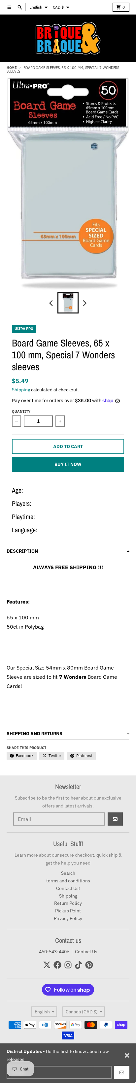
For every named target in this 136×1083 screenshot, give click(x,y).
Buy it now (68, 464)
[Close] (127, 1055)
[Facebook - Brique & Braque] (57, 965)
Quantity (21, 411)
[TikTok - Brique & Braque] (79, 965)
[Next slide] (84, 303)
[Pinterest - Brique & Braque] (89, 965)
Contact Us (86, 952)
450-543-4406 (54, 952)
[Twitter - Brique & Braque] (47, 965)
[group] (68, 302)
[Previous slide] (51, 303)
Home (12, 67)
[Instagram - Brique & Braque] (68, 965)
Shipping (21, 390)
